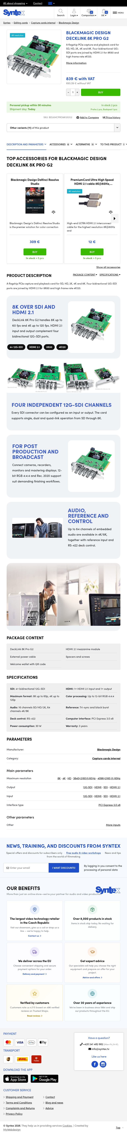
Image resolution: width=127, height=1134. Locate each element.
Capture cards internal (43, 22)
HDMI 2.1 (115, 787)
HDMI (98, 787)
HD (69, 778)
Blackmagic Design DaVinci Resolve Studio (35, 181)
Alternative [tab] (84, 144)
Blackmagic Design (69, 22)
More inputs (113, 825)
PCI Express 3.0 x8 (109, 805)
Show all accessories (108, 267)
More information (76, 63)
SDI (106, 787)
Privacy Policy (14, 1114)
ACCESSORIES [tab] (59, 144)
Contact (37, 3)
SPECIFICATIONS (109, 274)
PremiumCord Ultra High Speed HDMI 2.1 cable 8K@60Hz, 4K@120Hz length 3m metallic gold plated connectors (92, 181)
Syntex (6, 22)
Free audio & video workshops (83, 853)
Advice (49, 1108)
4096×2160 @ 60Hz (109, 778)
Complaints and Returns (20, 1108)
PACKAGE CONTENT (84, 274)
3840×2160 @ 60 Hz (84, 778)
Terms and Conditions (19, 1102)
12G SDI (87, 787)
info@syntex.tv (100, 1049)
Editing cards (21, 22)
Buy (100, 92)
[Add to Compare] (53, 212)
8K (59, 778)
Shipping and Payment (19, 1097)
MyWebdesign (12, 1129)
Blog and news (54, 1102)
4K (64, 778)
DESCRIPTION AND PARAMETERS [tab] (25, 144)
